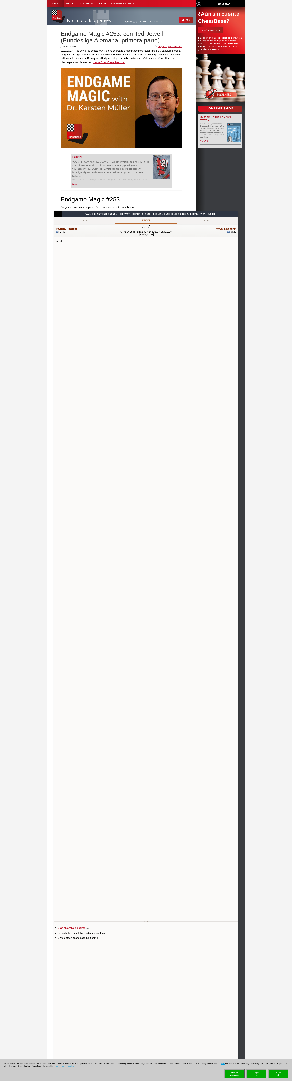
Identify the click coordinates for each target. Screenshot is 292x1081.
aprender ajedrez (123, 3)
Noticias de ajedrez (89, 20)
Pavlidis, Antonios (66, 228)
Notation (146, 220)
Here (223, 1063)
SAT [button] (101, 3)
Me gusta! (162, 46)
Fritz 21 (77, 157)
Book (84, 220)
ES (157, 22)
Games (207, 220)
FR (161, 22)
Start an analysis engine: (71, 927)
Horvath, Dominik (225, 228)
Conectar (224, 4)
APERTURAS (86, 3)
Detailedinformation (234, 1073)
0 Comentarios (175, 46)
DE (150, 22)
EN (153, 22)
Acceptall (278, 1073)
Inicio (70, 3)
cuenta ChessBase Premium (109, 62)
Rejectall (256, 1073)
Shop (55, 3)
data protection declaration (66, 1066)
